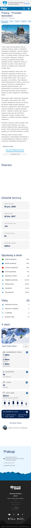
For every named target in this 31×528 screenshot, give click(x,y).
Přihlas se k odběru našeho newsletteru (15, 498)
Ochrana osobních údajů (15, 502)
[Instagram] (18, 514)
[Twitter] (13, 514)
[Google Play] (12, 518)
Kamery (23, 21)
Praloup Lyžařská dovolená (15, 150)
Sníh (11, 21)
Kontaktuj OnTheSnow (15, 493)
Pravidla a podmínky (15, 504)
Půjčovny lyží (15, 154)
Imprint (15, 500)
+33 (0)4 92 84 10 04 (9, 462)
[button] (23, 8)
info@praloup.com (9, 465)
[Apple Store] (20, 518)
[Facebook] (22, 514)
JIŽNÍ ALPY (4, 18)
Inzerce (15, 496)
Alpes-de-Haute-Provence (23, 415)
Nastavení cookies (15, 509)
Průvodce (4, 21)
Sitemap (15, 506)
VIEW (26, 346)
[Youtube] (9, 514)
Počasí (17, 21)
